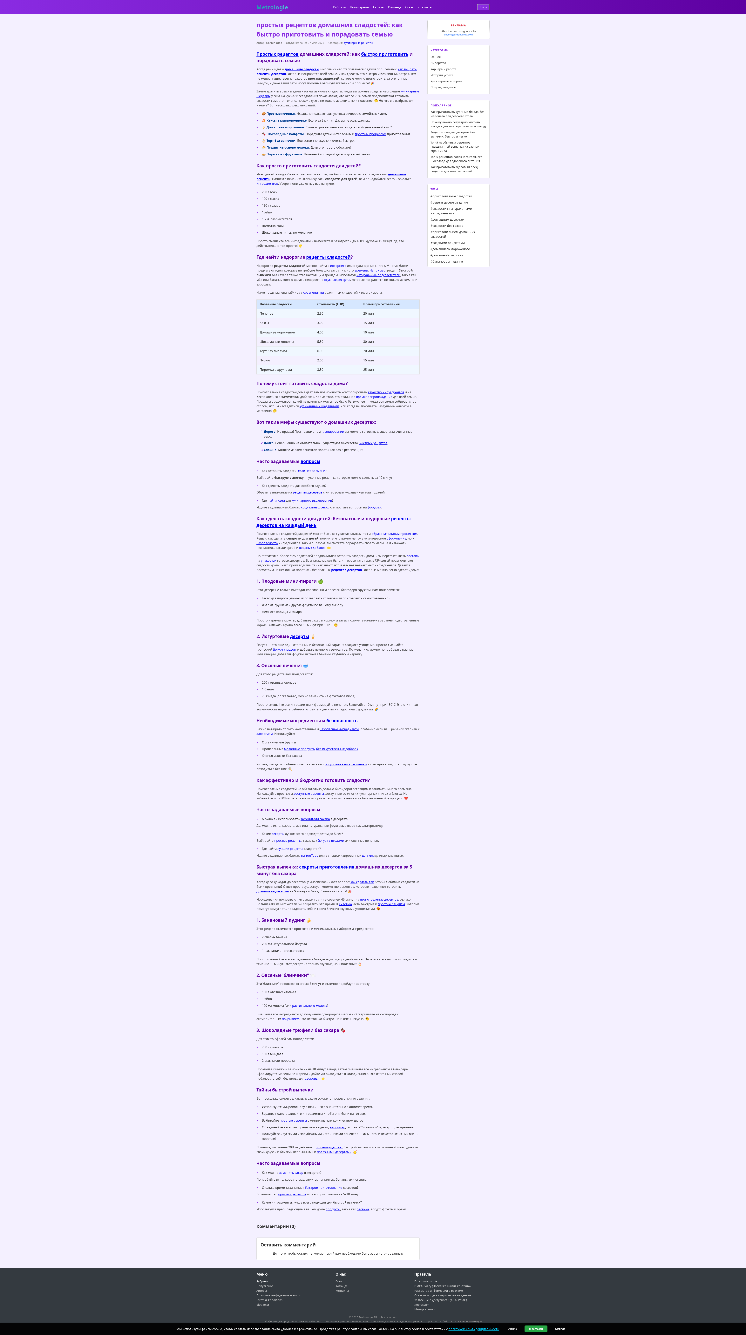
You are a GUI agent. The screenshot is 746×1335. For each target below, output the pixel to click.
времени (361, 270)
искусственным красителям (346, 764)
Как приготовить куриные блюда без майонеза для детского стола (457, 114)
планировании (333, 431)
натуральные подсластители (378, 275)
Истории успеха (442, 75)
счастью (345, 904)
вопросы (310, 461)
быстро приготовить (384, 54)
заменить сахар (291, 1173)
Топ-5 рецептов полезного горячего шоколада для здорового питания (456, 159)
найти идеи (276, 500)
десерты (299, 636)
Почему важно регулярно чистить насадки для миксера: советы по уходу (458, 124)
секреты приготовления (326, 867)
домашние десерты (272, 891)
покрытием (290, 1019)
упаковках (268, 560)
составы (413, 556)
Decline (512, 1328)
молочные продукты (299, 749)
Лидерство (438, 63)
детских (368, 855)
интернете (338, 266)
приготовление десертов (379, 899)
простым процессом (370, 134)
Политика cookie (425, 1281)
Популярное (359, 7)
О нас (409, 7)
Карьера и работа (443, 69)
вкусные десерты (337, 280)
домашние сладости (302, 69)
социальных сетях (315, 507)
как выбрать (407, 69)
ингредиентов (267, 183)
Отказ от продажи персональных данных (442, 1295)
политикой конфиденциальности (474, 1329)
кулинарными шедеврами (319, 406)
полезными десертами (334, 1152)
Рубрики (339, 7)
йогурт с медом (284, 649)
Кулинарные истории (446, 81)
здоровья (312, 1078)
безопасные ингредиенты (339, 729)
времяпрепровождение (374, 397)
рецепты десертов (271, 74)
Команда (394, 7)
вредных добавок (312, 548)
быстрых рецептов (373, 443)
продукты (333, 1209)
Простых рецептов (277, 54)
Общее (436, 57)
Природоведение (443, 87)
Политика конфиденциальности (278, 1295)
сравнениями (313, 292)
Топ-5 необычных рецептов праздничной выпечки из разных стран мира (455, 146)
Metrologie (272, 7)
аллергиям (264, 734)
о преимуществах (329, 1147)
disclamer (262, 1304)
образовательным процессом (394, 534)
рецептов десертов (346, 570)
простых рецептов (292, 1194)
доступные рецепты (309, 793)
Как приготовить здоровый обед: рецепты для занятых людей (454, 169)
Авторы (378, 7)
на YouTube (309, 855)
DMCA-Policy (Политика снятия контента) (442, 1286)
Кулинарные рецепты (358, 43)
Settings (560, 1328)
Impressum (421, 1304)
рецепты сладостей (328, 257)
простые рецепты (287, 840)
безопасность (267, 543)
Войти (483, 7)
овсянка (363, 1209)
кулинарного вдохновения (312, 500)
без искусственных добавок (337, 749)
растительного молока (309, 1005)
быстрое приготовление (323, 1187)
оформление (396, 538)
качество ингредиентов (386, 392)
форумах (374, 507)
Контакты (425, 7)
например (337, 1127)
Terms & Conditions (269, 1300)
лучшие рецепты (290, 849)
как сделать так (362, 882)
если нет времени (311, 471)
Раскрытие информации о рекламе (438, 1290)
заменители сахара (315, 819)
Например (377, 270)
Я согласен (536, 1328)
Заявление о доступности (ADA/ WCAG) (440, 1300)
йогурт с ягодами (331, 840)
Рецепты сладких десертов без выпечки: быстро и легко (453, 134)
